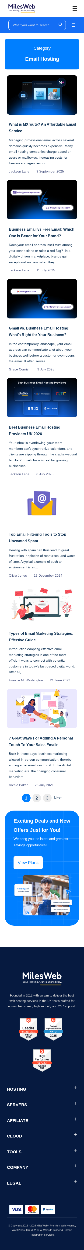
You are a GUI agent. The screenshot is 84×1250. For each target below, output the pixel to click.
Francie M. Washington (26, 680)
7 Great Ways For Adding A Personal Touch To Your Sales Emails (41, 741)
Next (58, 798)
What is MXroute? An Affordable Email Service (42, 127)
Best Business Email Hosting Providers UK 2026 (34, 430)
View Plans (28, 862)
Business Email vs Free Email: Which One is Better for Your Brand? (41, 232)
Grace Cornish (19, 369)
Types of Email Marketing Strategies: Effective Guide (41, 636)
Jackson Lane (19, 171)
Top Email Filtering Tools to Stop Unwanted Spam (37, 537)
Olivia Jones (18, 575)
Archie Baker (18, 785)
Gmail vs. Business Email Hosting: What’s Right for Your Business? (39, 331)
